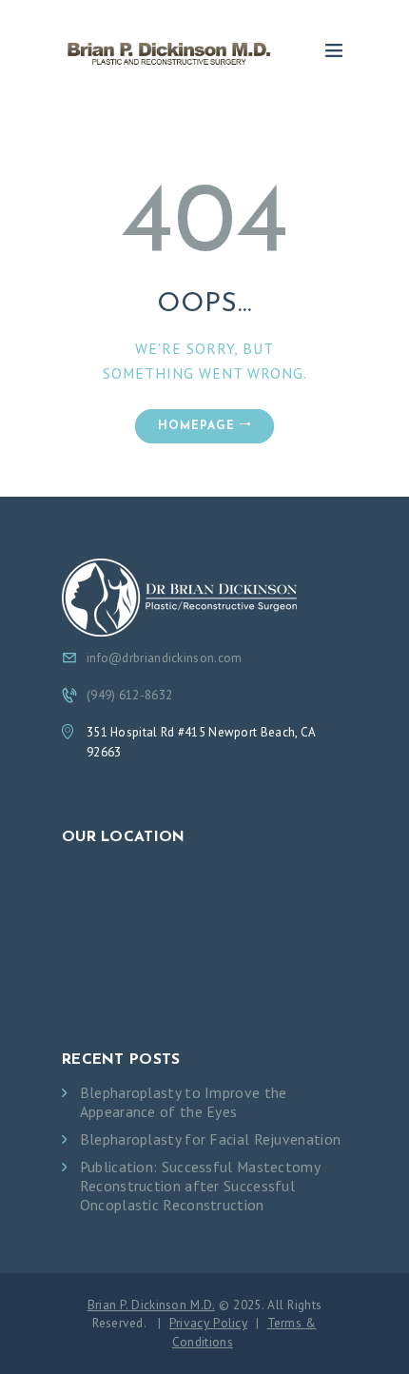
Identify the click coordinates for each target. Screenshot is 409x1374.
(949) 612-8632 (129, 695)
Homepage (196, 426)
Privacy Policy (208, 1322)
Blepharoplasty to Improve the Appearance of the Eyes (183, 1102)
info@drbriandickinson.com (165, 658)
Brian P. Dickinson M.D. (151, 1304)
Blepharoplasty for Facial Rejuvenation (210, 1139)
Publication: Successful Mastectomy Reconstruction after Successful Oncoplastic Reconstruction (200, 1186)
